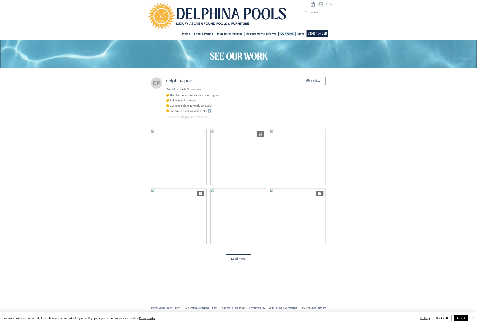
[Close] (472, 318)
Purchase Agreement (314, 307)
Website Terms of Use (234, 307)
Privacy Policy (257, 307)
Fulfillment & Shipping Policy (200, 307)
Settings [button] (425, 318)
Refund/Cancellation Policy (164, 307)
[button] (313, 4)
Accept (461, 318)
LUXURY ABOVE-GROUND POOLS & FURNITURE (212, 23)
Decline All (442, 318)
